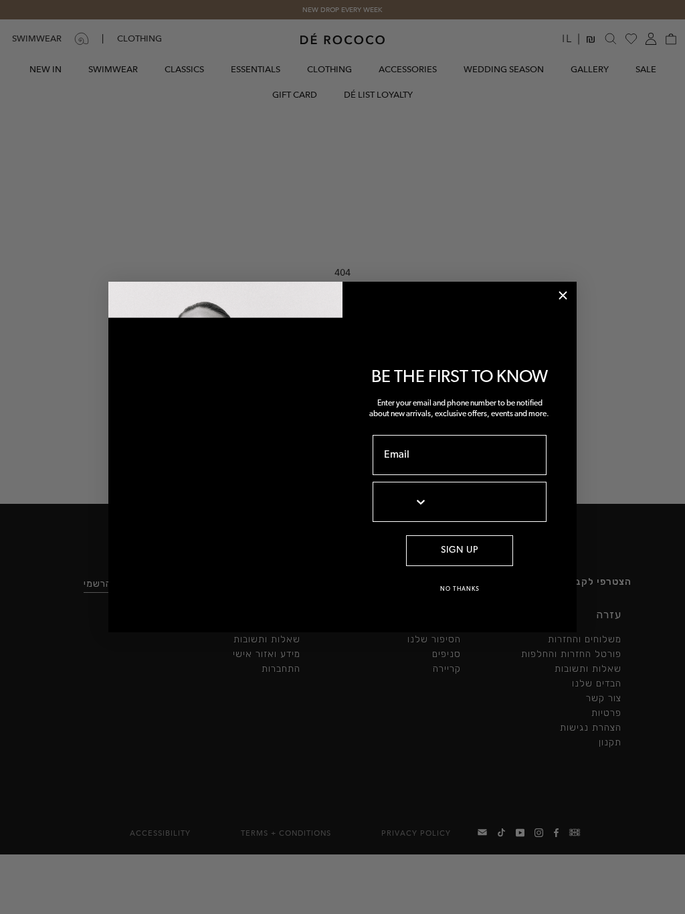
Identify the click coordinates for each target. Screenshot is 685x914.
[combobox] (398, 501)
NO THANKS (460, 589)
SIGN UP (459, 550)
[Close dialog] (563, 295)
